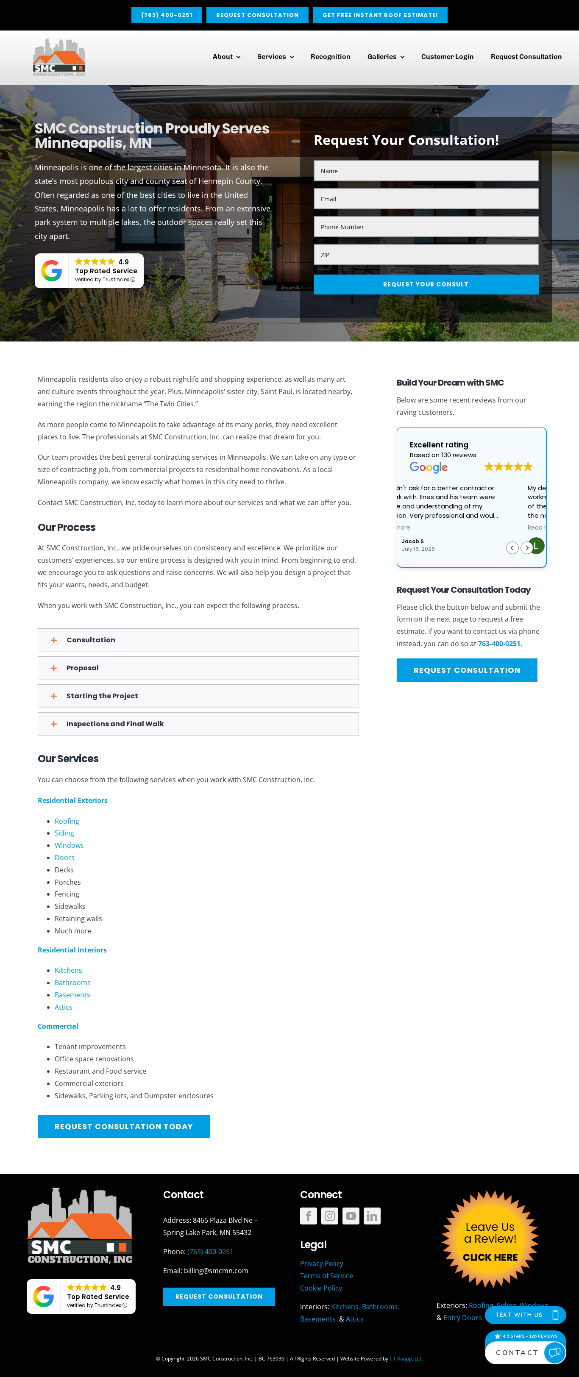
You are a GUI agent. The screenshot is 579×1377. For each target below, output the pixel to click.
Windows (69, 845)
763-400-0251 (499, 643)
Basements (72, 994)
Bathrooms (73, 982)
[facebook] (308, 1216)
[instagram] (329, 1216)
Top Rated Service (106, 271)
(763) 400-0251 (210, 1251)
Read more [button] (426, 528)
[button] (198, 640)
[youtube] (350, 1216)
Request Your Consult (426, 284)
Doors (65, 857)
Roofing (67, 821)
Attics (63, 1007)
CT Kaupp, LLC (406, 1358)
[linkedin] (372, 1216)
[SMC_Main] (59, 40)
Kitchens (68, 970)
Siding (64, 833)
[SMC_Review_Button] (490, 1188)
